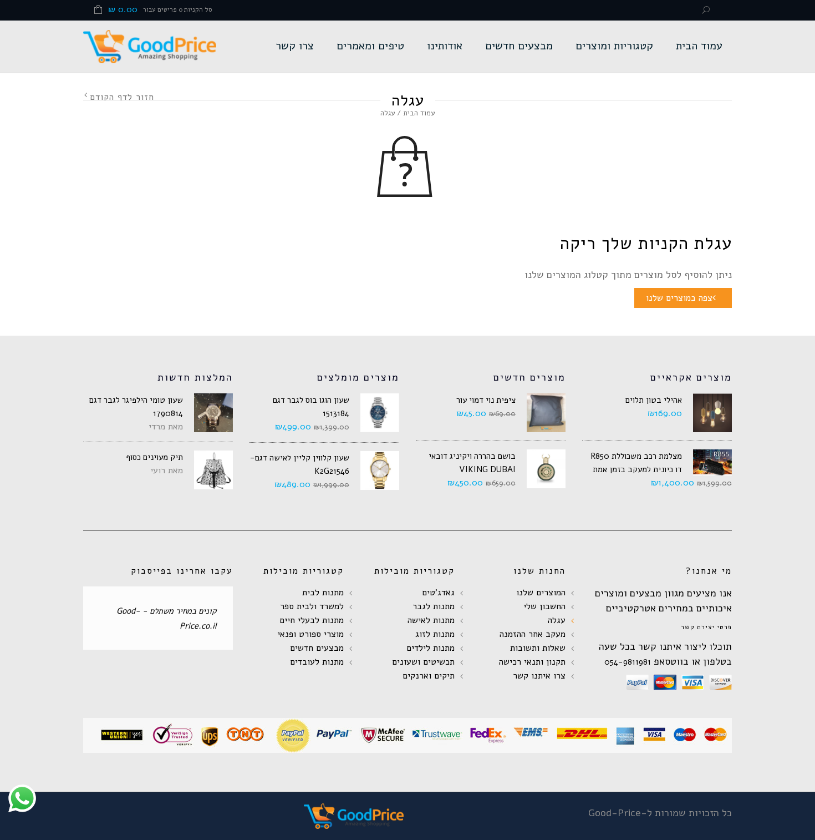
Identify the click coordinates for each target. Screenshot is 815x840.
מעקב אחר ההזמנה (533, 634)
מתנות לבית (323, 592)
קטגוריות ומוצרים (614, 45)
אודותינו (444, 45)
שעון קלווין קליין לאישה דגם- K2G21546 (299, 464)
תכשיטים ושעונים (423, 662)
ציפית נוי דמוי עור (486, 400)
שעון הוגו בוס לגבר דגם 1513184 (311, 406)
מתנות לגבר (433, 606)
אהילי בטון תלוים (653, 400)
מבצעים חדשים (519, 45)
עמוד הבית (699, 45)
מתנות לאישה (431, 620)
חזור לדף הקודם (122, 97)
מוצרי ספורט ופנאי (310, 634)
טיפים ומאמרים (370, 45)
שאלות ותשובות (538, 648)
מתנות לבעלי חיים (311, 620)
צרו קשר (295, 45)
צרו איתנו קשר (539, 676)
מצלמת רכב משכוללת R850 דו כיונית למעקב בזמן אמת (636, 463)
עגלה (557, 620)
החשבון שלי (544, 606)
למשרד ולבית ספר (312, 606)
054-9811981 (627, 661)
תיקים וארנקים (429, 676)
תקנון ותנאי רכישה (532, 662)
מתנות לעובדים (317, 662)
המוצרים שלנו (541, 592)
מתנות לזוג (435, 634)
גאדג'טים (438, 592)
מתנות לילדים (430, 648)
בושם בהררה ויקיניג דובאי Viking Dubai (472, 463)
